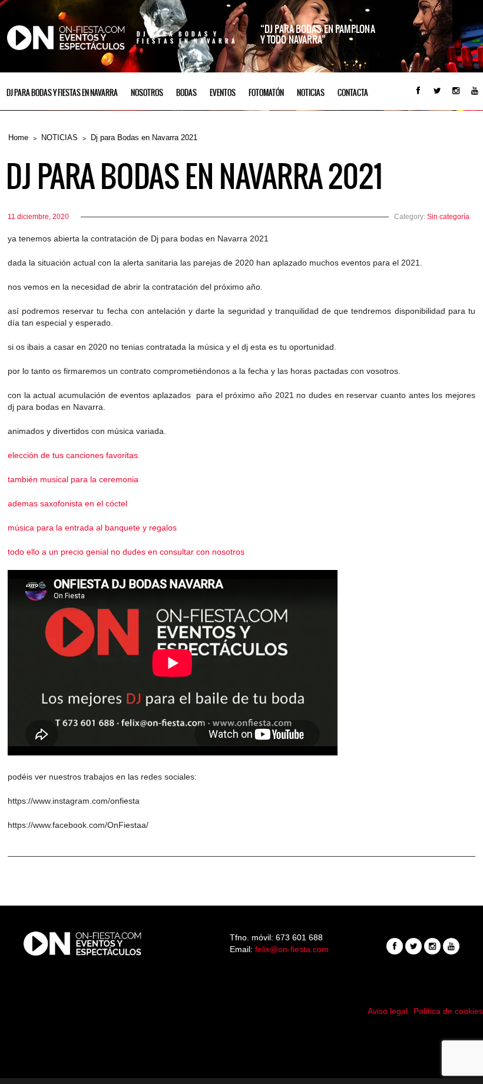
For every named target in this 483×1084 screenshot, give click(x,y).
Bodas (186, 92)
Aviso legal (388, 1011)
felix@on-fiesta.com (292, 949)
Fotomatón (266, 92)
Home (18, 137)
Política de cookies (448, 1011)
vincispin (241, 1051)
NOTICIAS (311, 92)
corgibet (242, 1063)
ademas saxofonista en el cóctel (67, 503)
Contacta (353, 92)
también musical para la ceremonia (73, 479)
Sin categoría (448, 217)
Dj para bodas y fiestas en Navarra (62, 92)
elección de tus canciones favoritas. (74, 455)
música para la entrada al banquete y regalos (92, 527)
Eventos (223, 92)
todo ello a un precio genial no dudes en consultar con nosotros (126, 551)
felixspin (242, 1040)
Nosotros (147, 92)
